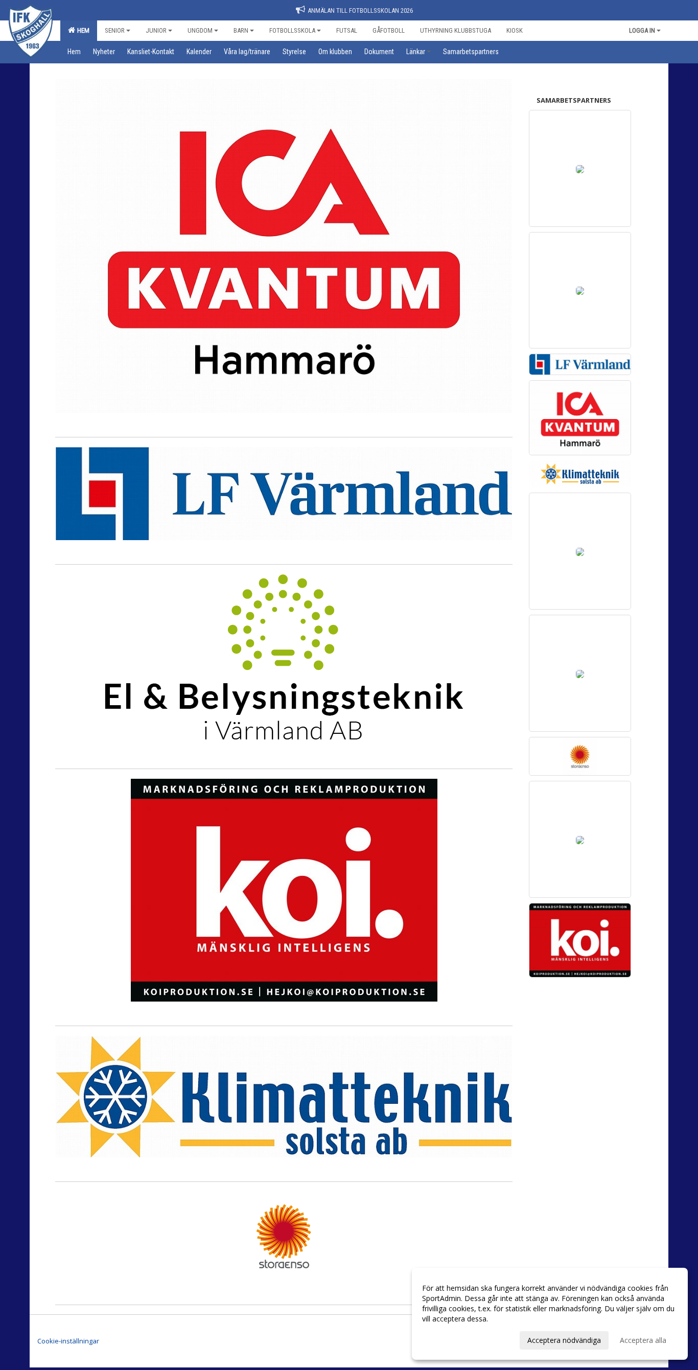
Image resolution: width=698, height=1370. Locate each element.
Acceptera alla (643, 1340)
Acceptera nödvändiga (564, 1340)
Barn (241, 30)
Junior (156, 30)
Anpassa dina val (449, 1338)
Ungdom (200, 30)
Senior (115, 30)
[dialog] (550, 1314)
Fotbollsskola (292, 30)
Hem (81, 30)
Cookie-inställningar (68, 1340)
